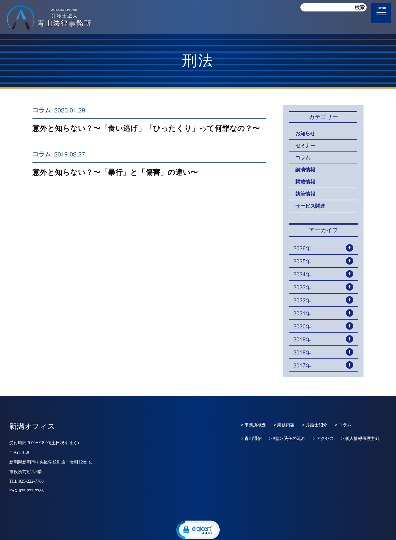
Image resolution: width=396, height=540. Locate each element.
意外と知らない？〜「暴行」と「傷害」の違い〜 (115, 172)
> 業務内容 (284, 424)
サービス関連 (310, 206)
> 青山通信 (251, 438)
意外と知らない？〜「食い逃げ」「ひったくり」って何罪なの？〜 (146, 128)
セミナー (305, 145)
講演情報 (305, 169)
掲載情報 (305, 181)
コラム (41, 110)
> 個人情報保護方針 (360, 438)
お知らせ (305, 133)
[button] (198, 529)
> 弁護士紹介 (314, 424)
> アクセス (323, 438)
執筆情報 (305, 193)
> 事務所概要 (253, 424)
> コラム (343, 424)
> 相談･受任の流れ (287, 438)
